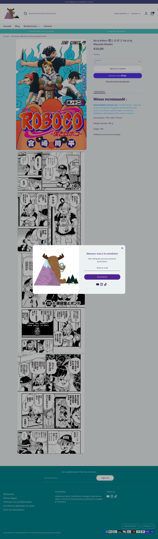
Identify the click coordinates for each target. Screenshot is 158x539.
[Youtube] (97, 284)
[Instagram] (101, 284)
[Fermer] (122, 248)
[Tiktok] (105, 284)
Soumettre (102, 277)
